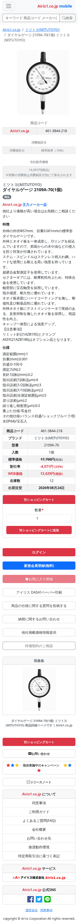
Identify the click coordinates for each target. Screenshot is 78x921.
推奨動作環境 (39, 847)
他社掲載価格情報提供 (39, 632)
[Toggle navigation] (9, 6)
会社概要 (39, 829)
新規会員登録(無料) (39, 565)
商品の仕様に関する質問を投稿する (39, 605)
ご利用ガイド (39, 811)
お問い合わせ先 (39, 838)
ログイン (39, 552)
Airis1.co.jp (11, 29)
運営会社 (32, 910)
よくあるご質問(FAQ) (39, 820)
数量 (39, 510)
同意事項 (39, 803)
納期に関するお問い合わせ (39, 619)
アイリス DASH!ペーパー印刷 (39, 592)
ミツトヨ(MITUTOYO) (42, 29)
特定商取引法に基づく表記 (39, 856)
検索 (69, 18)
